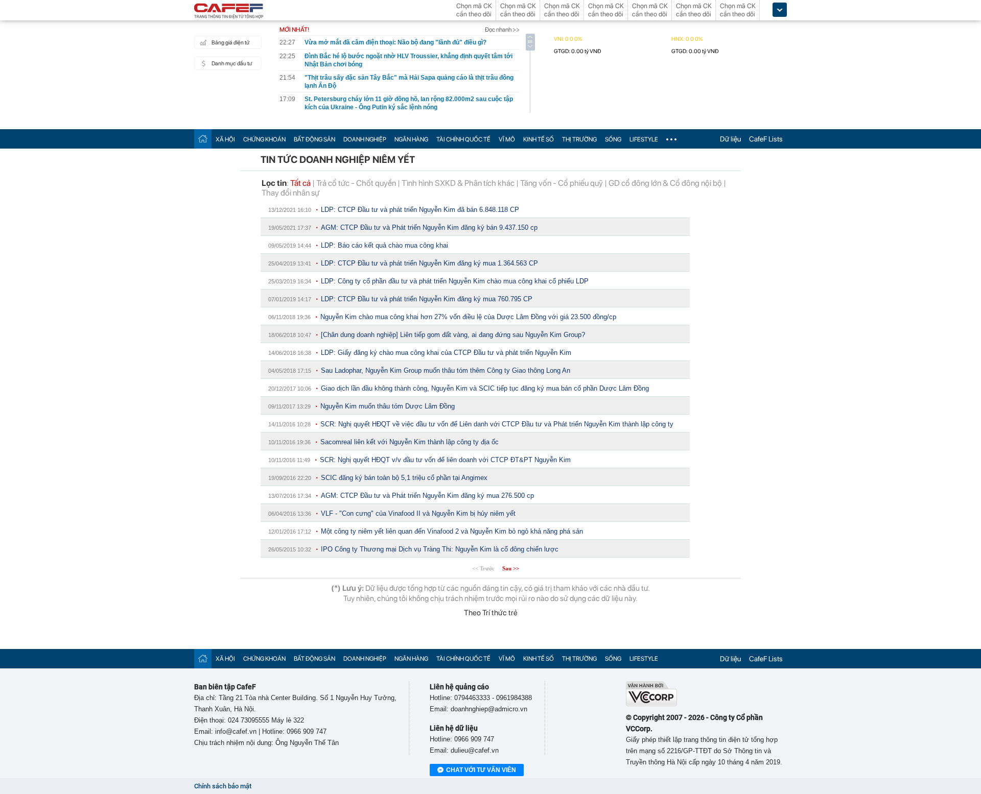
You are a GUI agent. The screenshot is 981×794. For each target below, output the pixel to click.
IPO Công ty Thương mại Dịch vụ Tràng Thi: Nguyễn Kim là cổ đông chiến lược (439, 549)
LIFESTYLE (643, 139)
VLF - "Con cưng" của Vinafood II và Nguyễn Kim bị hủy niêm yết (418, 513)
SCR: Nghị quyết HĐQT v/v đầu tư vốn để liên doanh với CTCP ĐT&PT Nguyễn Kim (445, 460)
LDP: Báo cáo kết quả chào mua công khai (384, 245)
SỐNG (613, 139)
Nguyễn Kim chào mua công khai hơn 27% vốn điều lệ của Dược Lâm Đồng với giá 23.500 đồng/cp (468, 317)
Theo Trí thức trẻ (491, 612)
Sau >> (510, 568)
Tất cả (300, 183)
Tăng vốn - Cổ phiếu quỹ (561, 183)
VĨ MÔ (507, 139)
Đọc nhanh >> (502, 29)
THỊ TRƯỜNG (579, 139)
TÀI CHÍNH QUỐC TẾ (463, 139)
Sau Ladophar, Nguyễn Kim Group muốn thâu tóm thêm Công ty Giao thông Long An (445, 370)
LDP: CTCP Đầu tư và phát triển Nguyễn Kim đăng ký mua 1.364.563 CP (429, 263)
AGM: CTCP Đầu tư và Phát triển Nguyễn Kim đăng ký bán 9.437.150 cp (429, 227)
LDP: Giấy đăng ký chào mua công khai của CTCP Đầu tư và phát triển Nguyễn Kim (446, 352)
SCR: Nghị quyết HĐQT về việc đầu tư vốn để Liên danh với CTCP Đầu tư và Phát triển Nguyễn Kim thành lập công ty (496, 424)
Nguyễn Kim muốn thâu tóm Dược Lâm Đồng (387, 406)
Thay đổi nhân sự (290, 193)
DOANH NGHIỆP (364, 139)
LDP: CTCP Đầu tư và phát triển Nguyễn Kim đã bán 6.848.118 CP (420, 209)
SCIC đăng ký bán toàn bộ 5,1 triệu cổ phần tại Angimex (404, 478)
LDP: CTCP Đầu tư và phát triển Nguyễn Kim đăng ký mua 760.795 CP (426, 299)
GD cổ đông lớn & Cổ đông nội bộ (665, 183)
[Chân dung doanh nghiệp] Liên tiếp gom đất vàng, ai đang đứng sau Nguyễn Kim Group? (453, 335)
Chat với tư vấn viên (481, 770)
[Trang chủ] (202, 138)
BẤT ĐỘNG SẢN (314, 139)
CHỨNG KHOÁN (264, 139)
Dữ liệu (730, 139)
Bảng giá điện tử (230, 42)
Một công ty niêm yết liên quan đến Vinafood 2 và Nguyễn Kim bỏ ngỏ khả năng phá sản (452, 531)
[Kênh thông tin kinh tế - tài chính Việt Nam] (229, 11)
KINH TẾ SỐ (538, 139)
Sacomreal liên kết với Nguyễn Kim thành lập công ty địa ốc (409, 442)
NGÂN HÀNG (411, 139)
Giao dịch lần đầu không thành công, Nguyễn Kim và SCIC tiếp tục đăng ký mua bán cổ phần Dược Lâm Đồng (485, 388)
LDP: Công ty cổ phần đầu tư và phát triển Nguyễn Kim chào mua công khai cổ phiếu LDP (455, 281)
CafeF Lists (766, 139)
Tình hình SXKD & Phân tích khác (458, 183)
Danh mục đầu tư (232, 63)
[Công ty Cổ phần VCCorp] (651, 704)
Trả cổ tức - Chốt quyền (356, 183)
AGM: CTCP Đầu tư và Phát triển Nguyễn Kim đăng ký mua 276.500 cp (427, 495)
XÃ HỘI (225, 139)
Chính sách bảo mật (222, 786)
